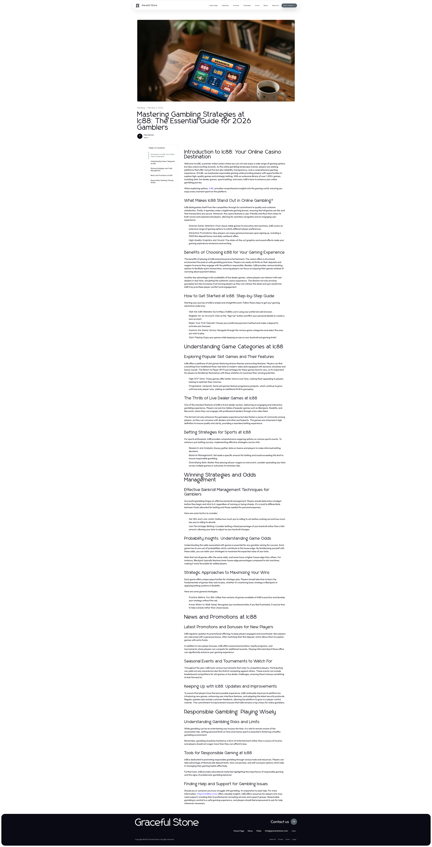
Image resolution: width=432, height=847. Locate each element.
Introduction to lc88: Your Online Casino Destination (162, 155)
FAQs (258, 831)
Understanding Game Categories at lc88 (163, 162)
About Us (272, 839)
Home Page (239, 831)
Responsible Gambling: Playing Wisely (162, 181)
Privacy (280, 839)
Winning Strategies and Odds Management (161, 169)
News (250, 831)
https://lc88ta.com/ (207, 793)
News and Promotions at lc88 (161, 175)
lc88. (211, 188)
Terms (288, 839)
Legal (294, 839)
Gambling (141, 108)
